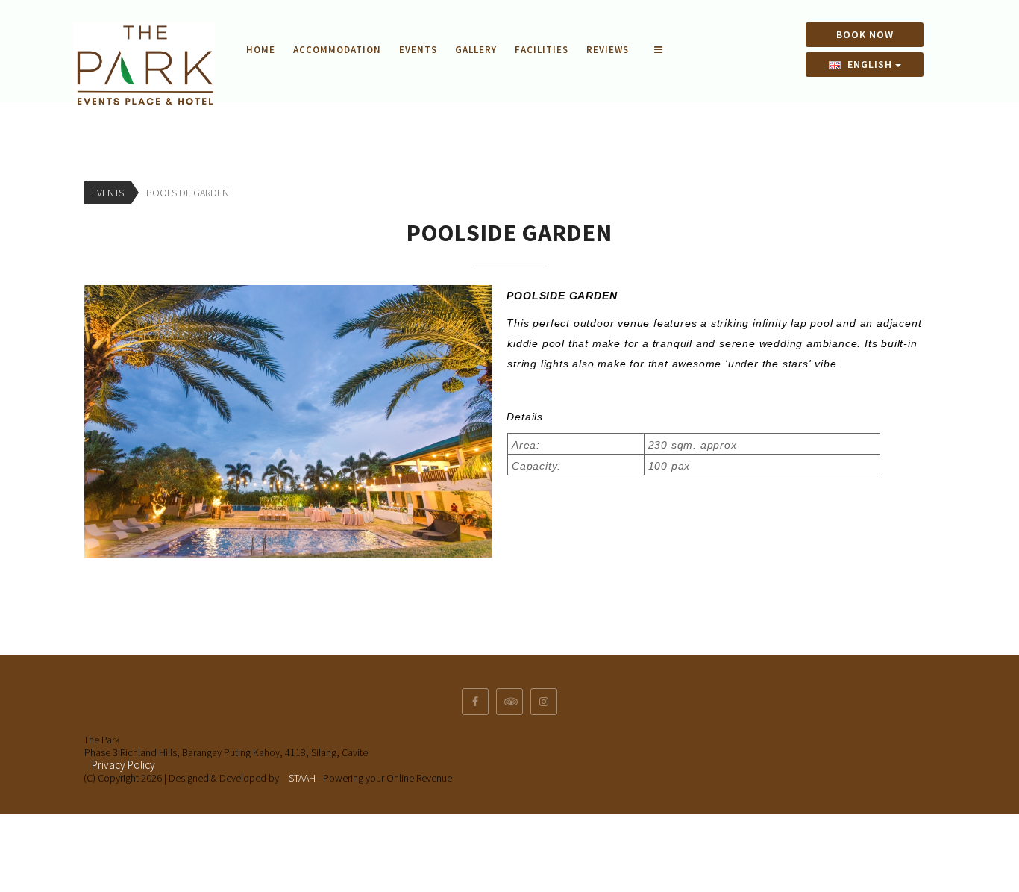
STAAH (302, 778)
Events (418, 49)
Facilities (541, 49)
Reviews (607, 49)
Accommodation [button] (337, 49)
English (869, 64)
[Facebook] (475, 701)
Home (260, 49)
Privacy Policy (123, 765)
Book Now (865, 34)
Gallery (476, 49)
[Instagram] (543, 701)
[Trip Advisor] (509, 701)
